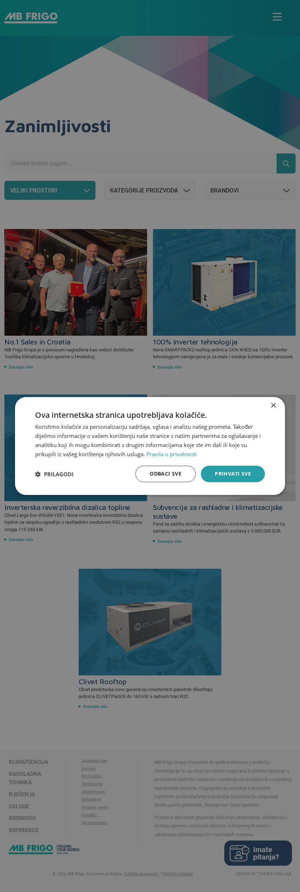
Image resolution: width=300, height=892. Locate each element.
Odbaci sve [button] (165, 473)
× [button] (273, 405)
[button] (54, 474)
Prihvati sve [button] (233, 473)
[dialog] (150, 446)
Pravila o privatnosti (171, 454)
